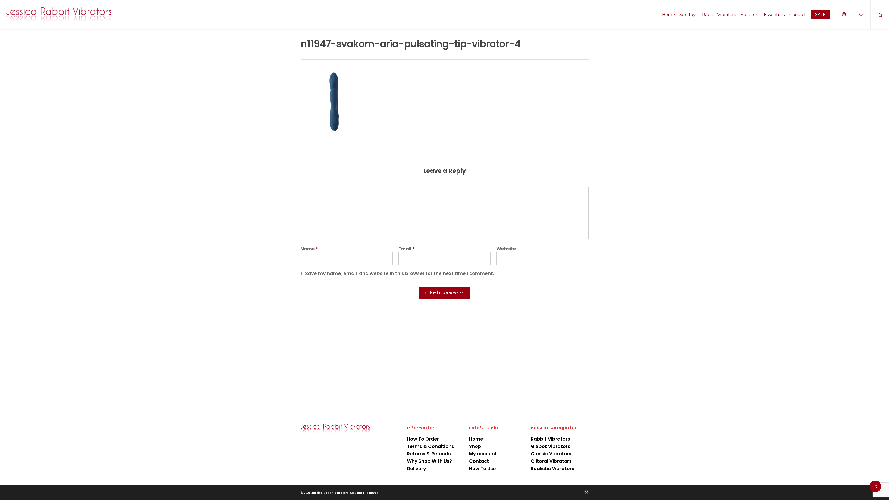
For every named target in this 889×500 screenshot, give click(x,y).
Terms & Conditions (430, 446)
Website (506, 249)
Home (476, 439)
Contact (479, 461)
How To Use (482, 468)
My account (483, 453)
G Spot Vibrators (550, 446)
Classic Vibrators (551, 453)
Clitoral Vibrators (551, 461)
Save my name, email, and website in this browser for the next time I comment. (399, 273)
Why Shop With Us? (429, 461)
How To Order (423, 439)
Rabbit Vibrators (550, 439)
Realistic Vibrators (552, 468)
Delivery (416, 468)
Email (406, 249)
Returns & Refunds (429, 453)
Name (309, 249)
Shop (475, 446)
